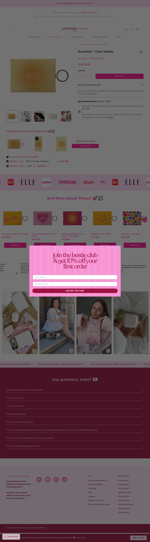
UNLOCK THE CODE (75, 291)
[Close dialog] (118, 248)
